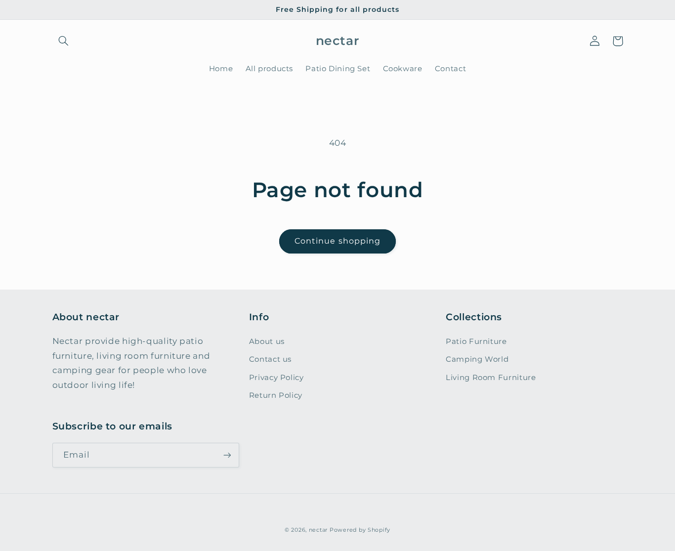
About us (267, 341)
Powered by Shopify (360, 530)
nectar (318, 530)
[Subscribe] (226, 455)
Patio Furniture (476, 341)
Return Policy (275, 395)
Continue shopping (337, 241)
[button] (63, 41)
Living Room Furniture (491, 377)
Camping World (477, 359)
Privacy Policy (276, 377)
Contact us (270, 359)
